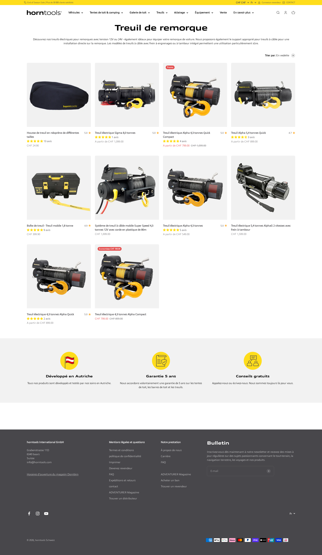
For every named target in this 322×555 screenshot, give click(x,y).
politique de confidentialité (125, 456)
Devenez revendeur (120, 468)
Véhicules (74, 12)
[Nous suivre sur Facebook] (29, 513)
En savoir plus (241, 12)
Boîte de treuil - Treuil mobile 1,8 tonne (50, 225)
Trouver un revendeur (174, 486)
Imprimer (114, 462)
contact (113, 486)
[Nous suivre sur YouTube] (46, 513)
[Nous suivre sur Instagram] (37, 513)
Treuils (160, 12)
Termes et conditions (121, 450)
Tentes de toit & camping (105, 12)
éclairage (179, 12)
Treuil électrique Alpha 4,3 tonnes (183, 225)
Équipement (202, 12)
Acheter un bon (170, 480)
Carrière (165, 456)
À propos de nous (171, 450)
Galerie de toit (138, 12)
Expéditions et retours (122, 480)
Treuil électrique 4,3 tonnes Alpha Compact (120, 314)
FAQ (111, 474)
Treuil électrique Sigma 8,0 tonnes (115, 132)
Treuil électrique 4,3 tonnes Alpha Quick (50, 314)
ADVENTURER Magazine (124, 492)
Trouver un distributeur (123, 498)
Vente (223, 12)
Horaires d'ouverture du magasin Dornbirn (52, 474)
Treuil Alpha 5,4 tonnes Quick (248, 132)
